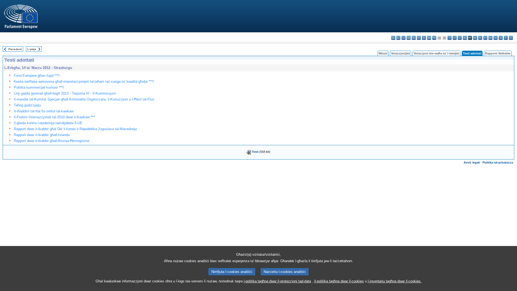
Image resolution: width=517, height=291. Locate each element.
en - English (429, 38)
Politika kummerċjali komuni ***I (39, 87)
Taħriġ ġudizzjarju (27, 105)
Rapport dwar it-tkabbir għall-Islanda (41, 135)
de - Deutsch (414, 38)
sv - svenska (511, 38)
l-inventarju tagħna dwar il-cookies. (395, 281)
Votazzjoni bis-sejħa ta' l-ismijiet (436, 53)
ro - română (490, 38)
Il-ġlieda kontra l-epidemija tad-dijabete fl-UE (48, 123)
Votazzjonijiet (400, 53)
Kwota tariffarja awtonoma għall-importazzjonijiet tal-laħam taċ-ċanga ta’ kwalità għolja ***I (84, 81)
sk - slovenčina (496, 38)
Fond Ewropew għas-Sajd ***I (37, 76)
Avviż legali (472, 162)
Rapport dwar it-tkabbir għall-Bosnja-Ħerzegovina (51, 141)
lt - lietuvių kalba (460, 38)
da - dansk (409, 38)
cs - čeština (403, 38)
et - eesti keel (419, 38)
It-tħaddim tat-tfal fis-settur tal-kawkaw (44, 111)
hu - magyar (465, 38)
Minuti (383, 53)
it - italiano (450, 38)
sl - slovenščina (501, 38)
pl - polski (480, 38)
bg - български (393, 38)
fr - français (434, 38)
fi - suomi (506, 38)
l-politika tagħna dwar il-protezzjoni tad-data (277, 281)
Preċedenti (15, 49)
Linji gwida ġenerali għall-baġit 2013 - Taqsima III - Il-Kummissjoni (65, 93)
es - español (398, 38)
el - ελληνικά (424, 38)
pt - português (485, 38)
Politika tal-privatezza (498, 162)
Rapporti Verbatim (498, 53)
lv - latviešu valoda (455, 38)
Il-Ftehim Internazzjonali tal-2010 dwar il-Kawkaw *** (54, 117)
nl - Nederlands (475, 38)
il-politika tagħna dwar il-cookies (339, 281)
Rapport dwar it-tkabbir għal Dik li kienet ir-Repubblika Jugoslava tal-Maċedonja (75, 129)
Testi (255, 151)
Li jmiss (31, 49)
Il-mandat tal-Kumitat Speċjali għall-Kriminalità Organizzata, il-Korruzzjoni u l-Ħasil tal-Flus (84, 99)
